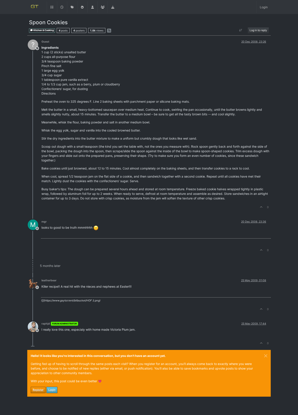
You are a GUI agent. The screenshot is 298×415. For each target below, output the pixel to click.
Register (38, 389)
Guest (45, 41)
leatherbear (49, 280)
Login (51, 389)
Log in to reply (258, 30)
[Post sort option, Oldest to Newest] (240, 30)
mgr (44, 221)
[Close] (266, 356)
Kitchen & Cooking (43, 30)
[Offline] (34, 283)
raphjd (45, 323)
